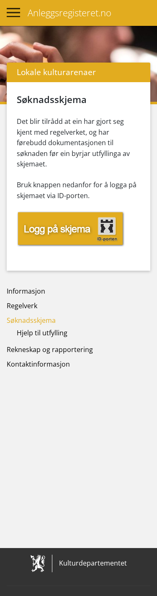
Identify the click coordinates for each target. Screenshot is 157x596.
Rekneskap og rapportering (50, 349)
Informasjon (26, 291)
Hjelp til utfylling (42, 332)
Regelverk (22, 305)
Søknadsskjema (31, 320)
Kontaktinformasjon (38, 364)
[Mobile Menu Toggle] (13, 13)
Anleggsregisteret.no (69, 12)
